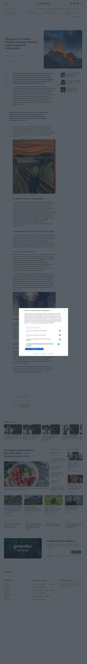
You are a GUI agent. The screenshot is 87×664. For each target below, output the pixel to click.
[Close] (65, 310)
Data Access (43, 353)
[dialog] (43, 332)
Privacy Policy (50, 353)
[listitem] (43, 328)
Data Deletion (36, 353)
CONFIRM (34, 348)
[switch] (59, 330)
